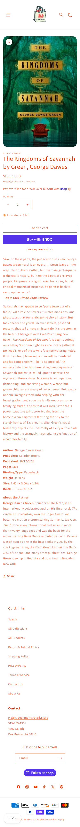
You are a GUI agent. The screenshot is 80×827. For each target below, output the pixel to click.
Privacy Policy (17, 665)
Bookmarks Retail (33, 819)
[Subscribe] (60, 758)
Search (12, 619)
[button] (8, 14)
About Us (14, 693)
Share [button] (11, 576)
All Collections (18, 628)
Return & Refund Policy (23, 647)
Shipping (7, 181)
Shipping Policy (18, 656)
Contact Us (15, 684)
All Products (16, 638)
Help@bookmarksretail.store (28, 717)
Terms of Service (19, 675)
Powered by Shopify (53, 819)
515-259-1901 (17, 723)
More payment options (40, 249)
